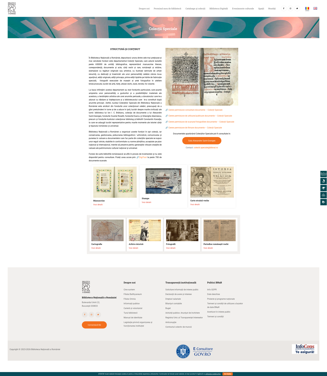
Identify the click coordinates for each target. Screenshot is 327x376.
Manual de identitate (133, 317)
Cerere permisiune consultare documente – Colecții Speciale (195, 110)
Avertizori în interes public (218, 312)
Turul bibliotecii (130, 313)
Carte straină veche (199, 200)
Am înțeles (227, 374)
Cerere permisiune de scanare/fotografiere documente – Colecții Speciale (201, 122)
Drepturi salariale (173, 299)
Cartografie (96, 244)
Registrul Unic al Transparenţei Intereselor (184, 317)
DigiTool (143, 157)
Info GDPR (212, 289)
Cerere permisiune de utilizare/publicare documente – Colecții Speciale (200, 116)
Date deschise (213, 294)
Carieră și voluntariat (133, 308)
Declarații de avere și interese (178, 294)
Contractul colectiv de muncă (178, 327)
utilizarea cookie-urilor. (213, 374)
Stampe (145, 198)
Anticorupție (170, 322)
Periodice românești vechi (215, 244)
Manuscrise (99, 201)
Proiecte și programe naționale (221, 299)
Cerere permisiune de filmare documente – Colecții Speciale (195, 127)
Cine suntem (129, 289)
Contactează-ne (94, 325)
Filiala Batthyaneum (133, 294)
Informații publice (131, 303)
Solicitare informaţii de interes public (181, 289)
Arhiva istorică (136, 244)
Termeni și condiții (215, 316)
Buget (168, 308)
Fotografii (171, 244)
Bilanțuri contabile (173, 303)
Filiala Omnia (130, 299)
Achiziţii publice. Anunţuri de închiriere (182, 313)
